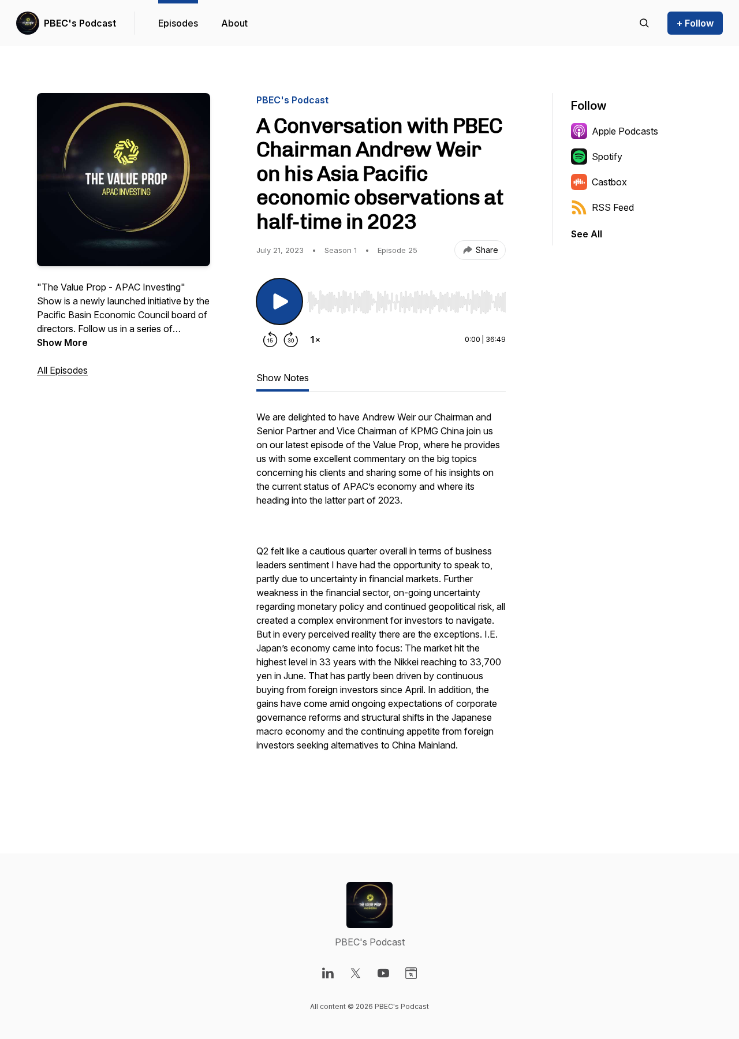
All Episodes (62, 370)
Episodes (178, 23)
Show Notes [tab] (282, 377)
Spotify (607, 156)
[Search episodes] (644, 23)
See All (586, 234)
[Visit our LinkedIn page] (328, 973)
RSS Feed (613, 207)
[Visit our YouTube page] (383, 973)
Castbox (609, 182)
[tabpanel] (381, 599)
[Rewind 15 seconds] (270, 340)
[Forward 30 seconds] (291, 340)
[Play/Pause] (279, 301)
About (234, 23)
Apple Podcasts (625, 131)
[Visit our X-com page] (355, 973)
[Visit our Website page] (411, 973)
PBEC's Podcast (80, 23)
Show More (62, 342)
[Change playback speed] (315, 340)
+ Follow (695, 23)
